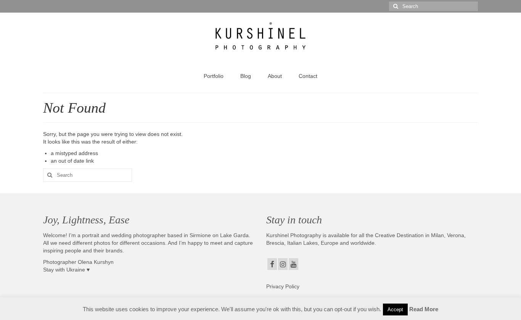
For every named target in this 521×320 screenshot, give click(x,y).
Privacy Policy (282, 286)
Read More (423, 309)
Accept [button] (395, 309)
